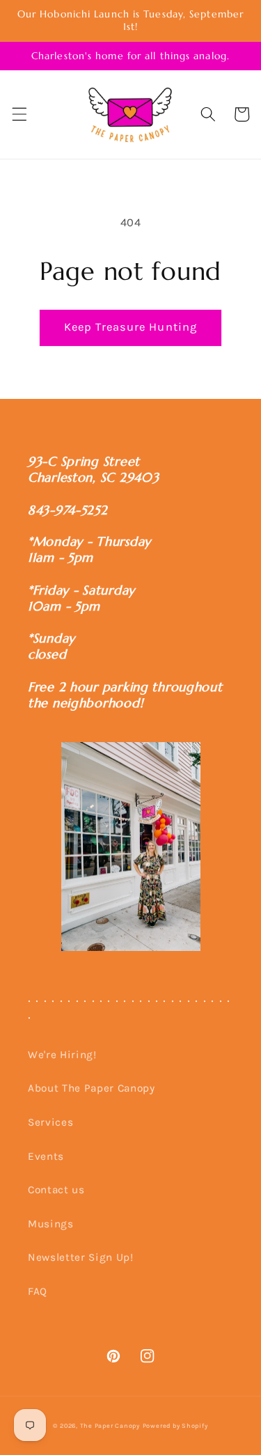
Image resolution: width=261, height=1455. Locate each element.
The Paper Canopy (110, 1425)
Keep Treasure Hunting (130, 326)
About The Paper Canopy (91, 1088)
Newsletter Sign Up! (81, 1257)
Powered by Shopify (175, 1425)
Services (50, 1122)
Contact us (56, 1189)
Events (46, 1156)
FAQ (37, 1291)
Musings (51, 1224)
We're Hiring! (62, 1054)
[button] (18, 114)
